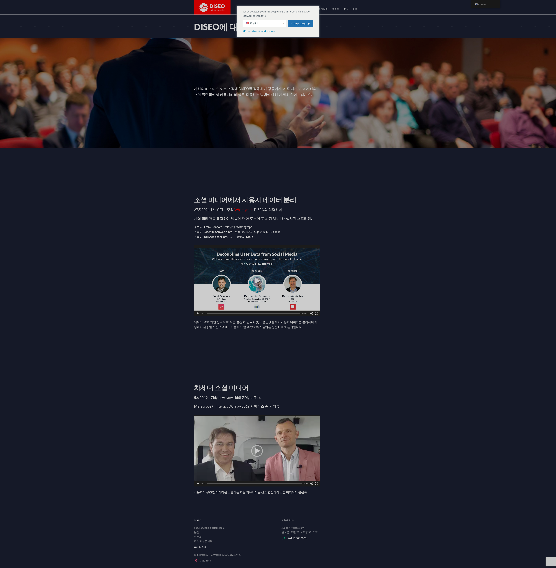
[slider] (253, 313)
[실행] (197, 313)
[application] (257, 280)
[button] (257, 281)
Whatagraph (243, 209)
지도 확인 (205, 560)
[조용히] (311, 313)
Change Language (300, 23)
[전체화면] (316, 313)
